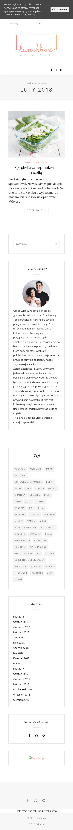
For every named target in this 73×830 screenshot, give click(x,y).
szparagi (36, 566)
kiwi (31, 508)
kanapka (19, 508)
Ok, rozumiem (60, 9)
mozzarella (48, 527)
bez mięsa (20, 475)
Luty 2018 (18, 616)
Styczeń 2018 (20, 621)
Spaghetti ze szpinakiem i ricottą (36, 170)
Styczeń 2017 (20, 673)
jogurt (40, 501)
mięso (43, 521)
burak (49, 482)
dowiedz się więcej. (24, 14)
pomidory (40, 540)
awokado (35, 469)
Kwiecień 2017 (21, 658)
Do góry (35, 824)
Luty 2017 (18, 668)
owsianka (35, 534)
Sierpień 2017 (21, 637)
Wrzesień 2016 (21, 694)
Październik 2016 (22, 689)
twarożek (37, 573)
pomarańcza (22, 540)
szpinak (50, 566)
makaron (49, 514)
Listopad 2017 (21, 632)
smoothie (21, 566)
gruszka (35, 495)
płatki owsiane (24, 553)
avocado (20, 469)
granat (52, 488)
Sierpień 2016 (21, 699)
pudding (20, 547)
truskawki (21, 573)
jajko (29, 501)
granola (20, 495)
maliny (19, 521)
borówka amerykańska (28, 482)
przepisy (42, 162)
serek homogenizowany (29, 560)
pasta (48, 534)
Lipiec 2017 (19, 642)
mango (31, 521)
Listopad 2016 (21, 684)
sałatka (49, 553)
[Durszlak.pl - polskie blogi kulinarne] (36, 758)
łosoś (18, 579)
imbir (47, 495)
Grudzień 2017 (21, 627)
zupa (50, 573)
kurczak (35, 514)
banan (49, 469)
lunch (28, 162)
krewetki (20, 514)
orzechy (20, 534)
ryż (39, 553)
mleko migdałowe (25, 527)
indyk (18, 501)
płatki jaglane (38, 547)
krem (41, 508)
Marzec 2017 (20, 663)
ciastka (39, 488)
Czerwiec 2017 (21, 647)
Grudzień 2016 (21, 679)
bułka (18, 488)
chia (28, 488)
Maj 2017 (18, 653)
